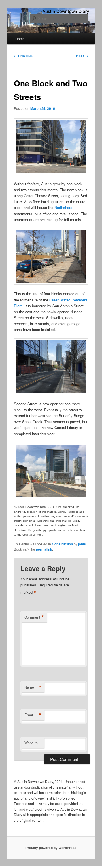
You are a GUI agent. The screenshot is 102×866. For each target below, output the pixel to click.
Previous (23, 55)
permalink (44, 549)
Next (82, 55)
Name (32, 687)
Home (20, 38)
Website (31, 742)
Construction (62, 544)
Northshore (63, 207)
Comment (34, 617)
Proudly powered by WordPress (51, 847)
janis (82, 544)
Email (32, 714)
